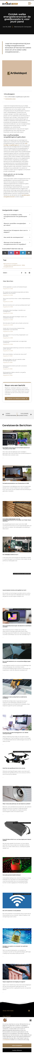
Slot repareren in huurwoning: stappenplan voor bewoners (15, 335)
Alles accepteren (17, 1045)
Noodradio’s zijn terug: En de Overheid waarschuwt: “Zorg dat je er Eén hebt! (16, 448)
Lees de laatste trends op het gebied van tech (14, 590)
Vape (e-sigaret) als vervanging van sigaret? (14, 981)
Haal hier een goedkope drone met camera (14, 768)
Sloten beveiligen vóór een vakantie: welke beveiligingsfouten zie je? (14, 360)
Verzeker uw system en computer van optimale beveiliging (15, 946)
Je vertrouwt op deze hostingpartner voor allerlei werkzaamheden (15, 733)
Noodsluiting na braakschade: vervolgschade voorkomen (15, 342)
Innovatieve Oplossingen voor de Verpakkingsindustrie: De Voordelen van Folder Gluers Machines (17, 520)
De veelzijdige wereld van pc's (10, 554)
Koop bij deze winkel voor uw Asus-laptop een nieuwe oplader (17, 840)
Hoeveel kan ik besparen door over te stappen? (17, 231)
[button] (30, 1020)
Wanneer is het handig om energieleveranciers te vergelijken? (17, 243)
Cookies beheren (17, 1050)
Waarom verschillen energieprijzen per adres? (17, 224)
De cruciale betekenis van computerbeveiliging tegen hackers (17, 662)
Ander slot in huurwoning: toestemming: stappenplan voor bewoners (13, 329)
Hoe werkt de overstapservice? (17, 237)
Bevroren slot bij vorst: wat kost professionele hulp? (16, 305)
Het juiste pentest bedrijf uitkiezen (12, 875)
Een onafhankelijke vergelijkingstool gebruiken (17, 96)
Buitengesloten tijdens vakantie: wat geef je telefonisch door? (14, 373)
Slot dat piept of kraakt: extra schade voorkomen (16, 323)
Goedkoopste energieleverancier (12, 265)
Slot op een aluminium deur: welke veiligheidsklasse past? (16, 299)
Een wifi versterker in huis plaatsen (12, 910)
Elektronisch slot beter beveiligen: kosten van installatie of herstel (15, 317)
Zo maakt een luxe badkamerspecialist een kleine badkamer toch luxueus (16, 292)
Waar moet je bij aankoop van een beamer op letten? (17, 803)
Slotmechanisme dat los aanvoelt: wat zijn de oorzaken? (15, 366)
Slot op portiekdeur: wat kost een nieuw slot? (15, 354)
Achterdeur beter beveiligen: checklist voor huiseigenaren (14, 311)
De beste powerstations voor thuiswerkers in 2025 (16, 483)
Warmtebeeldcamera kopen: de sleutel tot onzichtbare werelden (17, 626)
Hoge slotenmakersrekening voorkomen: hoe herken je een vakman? (17, 348)
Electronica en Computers (22, 27)
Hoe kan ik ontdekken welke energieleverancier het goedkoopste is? (17, 216)
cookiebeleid (6, 1039)
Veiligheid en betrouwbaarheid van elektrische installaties (15, 697)
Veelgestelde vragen (10, 98)
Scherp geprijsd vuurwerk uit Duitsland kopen (15, 287)
